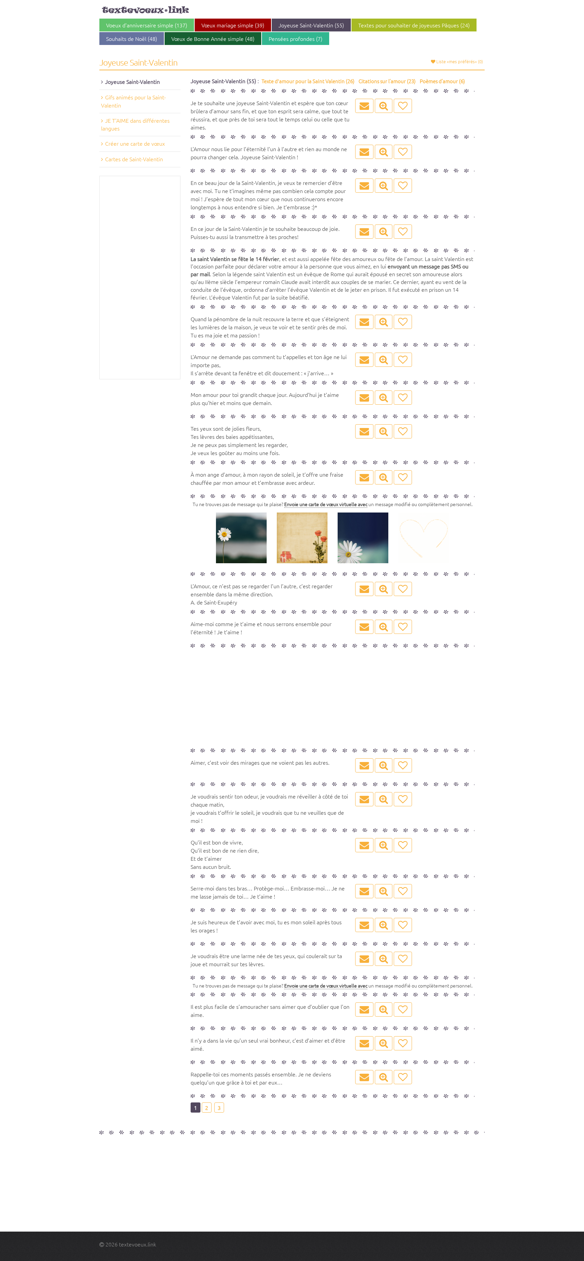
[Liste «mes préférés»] (403, 106)
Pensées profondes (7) (295, 38)
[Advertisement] (140, 277)
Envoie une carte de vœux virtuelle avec (325, 504)
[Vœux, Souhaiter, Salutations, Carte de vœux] (145, 10)
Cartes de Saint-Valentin (134, 159)
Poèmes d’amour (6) (442, 81)
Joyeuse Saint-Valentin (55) (311, 25)
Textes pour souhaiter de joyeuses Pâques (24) (414, 25)
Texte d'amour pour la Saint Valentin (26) (308, 81)
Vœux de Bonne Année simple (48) (212, 38)
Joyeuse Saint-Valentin (132, 81)
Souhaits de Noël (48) (131, 38)
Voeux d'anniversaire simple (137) (146, 25)
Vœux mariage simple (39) (232, 25)
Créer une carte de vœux (135, 143)
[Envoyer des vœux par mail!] (364, 106)
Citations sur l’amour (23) (387, 81)
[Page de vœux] (383, 106)
